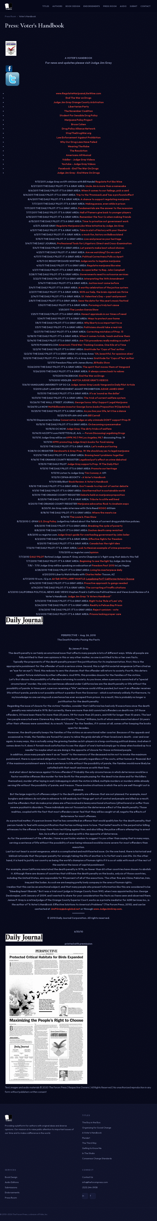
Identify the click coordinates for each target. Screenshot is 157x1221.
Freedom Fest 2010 (103, 565)
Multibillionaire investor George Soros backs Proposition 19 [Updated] (89, 406)
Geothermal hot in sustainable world (103, 490)
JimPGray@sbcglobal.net (65, 908)
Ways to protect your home (104, 318)
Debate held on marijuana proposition (102, 494)
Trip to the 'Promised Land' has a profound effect (105, 194)
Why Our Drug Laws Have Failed (78, 141)
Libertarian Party (78, 106)
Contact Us (87, 1177)
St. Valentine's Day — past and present (103, 296)
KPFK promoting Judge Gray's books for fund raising (83, 441)
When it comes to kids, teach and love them (104, 336)
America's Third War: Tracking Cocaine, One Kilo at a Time (92, 344)
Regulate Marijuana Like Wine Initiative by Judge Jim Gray (90, 225)
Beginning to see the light (95, 561)
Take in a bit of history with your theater (103, 230)
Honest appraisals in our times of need (103, 314)
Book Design (73, 6)
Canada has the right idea (104, 543)
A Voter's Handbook (94, 477)
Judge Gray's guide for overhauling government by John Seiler (93, 534)
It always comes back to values (106, 371)
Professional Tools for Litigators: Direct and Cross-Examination (94, 243)
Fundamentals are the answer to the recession (105, 208)
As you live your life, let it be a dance (105, 411)
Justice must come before (103, 283)
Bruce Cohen (78, 124)
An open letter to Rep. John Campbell (103, 269)
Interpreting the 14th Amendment (104, 278)
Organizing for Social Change (96, 1127)
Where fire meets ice (104, 512)
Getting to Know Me (91, 1148)
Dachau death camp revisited (105, 530)
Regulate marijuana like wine (104, 265)
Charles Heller (93, 574)
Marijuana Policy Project (78, 119)
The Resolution (78, 150)
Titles (45, 6)
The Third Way (89, 1143)
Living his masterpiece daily (106, 569)
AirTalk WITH (59, 578)
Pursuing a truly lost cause (104, 305)
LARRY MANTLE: (76, 578)
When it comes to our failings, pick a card (105, 190)
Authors (57, 6)
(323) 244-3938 (90, 1187)
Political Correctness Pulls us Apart (102, 256)
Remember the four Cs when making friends (105, 216)
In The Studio (88, 1153)
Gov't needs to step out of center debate (103, 486)
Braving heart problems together (104, 455)
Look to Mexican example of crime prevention (104, 547)
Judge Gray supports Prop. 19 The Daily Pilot (93, 464)
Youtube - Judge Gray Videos (79, 163)
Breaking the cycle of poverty (105, 525)
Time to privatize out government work (105, 221)
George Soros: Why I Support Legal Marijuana (101, 402)
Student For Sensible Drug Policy (79, 115)
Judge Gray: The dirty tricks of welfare (89, 428)
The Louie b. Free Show (83, 516)
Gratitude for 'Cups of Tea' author (104, 349)
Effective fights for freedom (105, 538)
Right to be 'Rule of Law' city (105, 600)
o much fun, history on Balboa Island (102, 234)
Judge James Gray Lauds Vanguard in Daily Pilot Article (103, 384)
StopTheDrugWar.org (78, 133)
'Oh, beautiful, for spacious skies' (113, 353)
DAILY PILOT (37, 556)
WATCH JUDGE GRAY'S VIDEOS (90, 380)
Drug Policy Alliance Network (78, 128)
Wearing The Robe (78, 146)
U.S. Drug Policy (47, 521)
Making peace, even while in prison (105, 203)
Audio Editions (12, 1182)
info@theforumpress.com (95, 1182)
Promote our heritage (104, 468)
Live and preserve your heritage (102, 238)
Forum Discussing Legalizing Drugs (105, 433)
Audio (123, 6)
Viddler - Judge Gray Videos (78, 159)
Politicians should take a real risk (103, 327)
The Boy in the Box (91, 1122)
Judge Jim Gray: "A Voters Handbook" (89, 596)
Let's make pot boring (104, 446)
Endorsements (91, 6)
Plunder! (86, 1138)
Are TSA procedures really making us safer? (104, 340)
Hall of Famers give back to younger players (105, 212)
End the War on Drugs (91, 375)
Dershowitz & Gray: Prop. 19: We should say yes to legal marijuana (91, 450)
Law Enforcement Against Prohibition (79, 137)
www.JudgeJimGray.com (107, 908)
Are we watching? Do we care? (103, 252)
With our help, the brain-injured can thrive (104, 291)
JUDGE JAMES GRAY (112, 388)
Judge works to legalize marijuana (100, 260)
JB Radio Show (101, 362)
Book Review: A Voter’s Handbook (88, 481)
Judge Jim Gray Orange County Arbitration (79, 102)
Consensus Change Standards (97, 1158)
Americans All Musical (78, 155)
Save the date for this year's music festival (103, 300)
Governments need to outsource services (104, 274)
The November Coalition (78, 110)
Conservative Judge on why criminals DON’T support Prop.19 (95, 419)
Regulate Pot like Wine (109, 181)
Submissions (11, 1187)
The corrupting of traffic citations (106, 587)
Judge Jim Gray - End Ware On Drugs (78, 172)
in (83, 1195)
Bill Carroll (94, 415)
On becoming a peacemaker (104, 424)
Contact (146, 6)
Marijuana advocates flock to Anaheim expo (103, 503)
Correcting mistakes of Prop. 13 (105, 331)
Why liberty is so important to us (103, 322)
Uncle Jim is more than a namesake (106, 186)
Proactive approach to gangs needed (106, 583)
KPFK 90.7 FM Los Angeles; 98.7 (84, 437)
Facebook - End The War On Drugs (78, 168)
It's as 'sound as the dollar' (104, 393)
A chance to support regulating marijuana (105, 199)
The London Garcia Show (84, 309)
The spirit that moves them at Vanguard (106, 366)
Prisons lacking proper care (105, 614)
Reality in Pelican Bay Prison (106, 605)
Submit (133, 6)
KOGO (102, 508)
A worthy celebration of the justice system (103, 287)
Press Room (110, 6)
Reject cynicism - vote (106, 609)
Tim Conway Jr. (93, 472)
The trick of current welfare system (105, 397)
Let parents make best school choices (102, 247)
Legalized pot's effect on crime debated (102, 459)
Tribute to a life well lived (104, 499)
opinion (94, 552)
